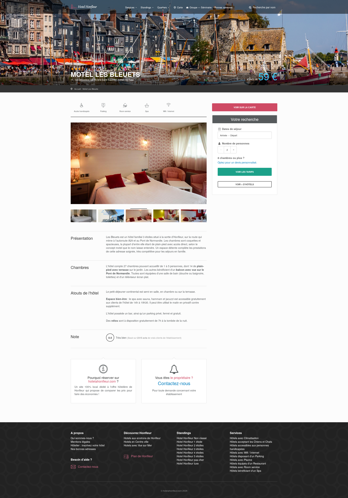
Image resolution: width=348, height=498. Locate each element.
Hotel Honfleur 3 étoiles (190, 449)
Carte (179, 7)
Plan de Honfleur (142, 456)
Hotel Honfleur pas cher (190, 460)
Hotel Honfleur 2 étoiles (190, 445)
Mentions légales (80, 441)
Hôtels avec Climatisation (244, 438)
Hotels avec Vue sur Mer (138, 445)
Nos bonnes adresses (83, 449)
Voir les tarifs (245, 171)
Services (129, 7)
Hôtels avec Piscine (241, 460)
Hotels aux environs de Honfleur (142, 438)
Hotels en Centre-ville (136, 441)
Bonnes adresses (223, 7)
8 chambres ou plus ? (231, 158)
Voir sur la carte (245, 107)
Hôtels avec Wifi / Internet (244, 452)
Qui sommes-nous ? (82, 438)
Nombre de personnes (235, 143)
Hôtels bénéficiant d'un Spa (245, 470)
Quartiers (162, 7)
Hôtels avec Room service (245, 467)
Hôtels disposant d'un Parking (247, 456)
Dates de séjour (231, 129)
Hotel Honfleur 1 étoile (189, 441)
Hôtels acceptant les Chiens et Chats (251, 441)
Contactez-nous (174, 383)
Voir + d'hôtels (244, 184)
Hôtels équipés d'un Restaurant (248, 463)
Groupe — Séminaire (200, 7)
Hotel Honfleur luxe (188, 463)
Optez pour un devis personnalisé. (237, 162)
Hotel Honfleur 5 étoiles (190, 456)
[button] (262, 7)
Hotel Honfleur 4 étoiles (190, 452)
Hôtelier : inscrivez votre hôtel (88, 445)
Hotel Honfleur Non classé (192, 438)
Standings (146, 7)
